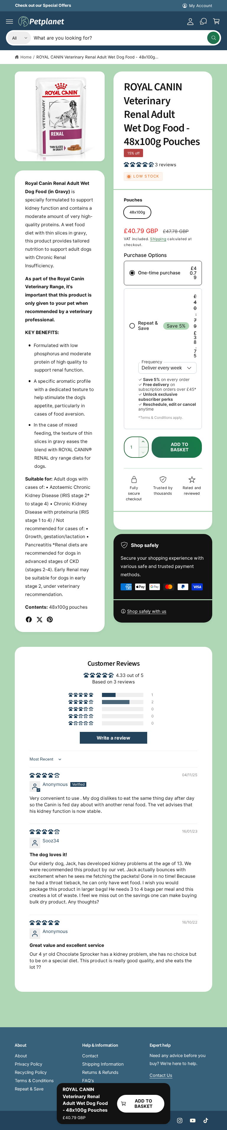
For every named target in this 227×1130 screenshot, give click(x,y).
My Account (200, 5)
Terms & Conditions (34, 1080)
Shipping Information (103, 1064)
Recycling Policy (31, 1072)
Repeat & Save (29, 1089)
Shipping (158, 239)
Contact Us (161, 1075)
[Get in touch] (203, 21)
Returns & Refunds (100, 1072)
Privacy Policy (28, 1064)
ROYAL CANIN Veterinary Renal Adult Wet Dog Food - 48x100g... (97, 57)
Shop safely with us (146, 611)
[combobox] (126, 37)
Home (26, 57)
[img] (44, 775)
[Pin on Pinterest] (49, 619)
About (21, 1056)
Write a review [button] (113, 738)
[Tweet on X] (39, 619)
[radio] (163, 273)
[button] (9, 21)
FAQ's (88, 1080)
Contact (90, 1056)
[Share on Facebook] (29, 619)
